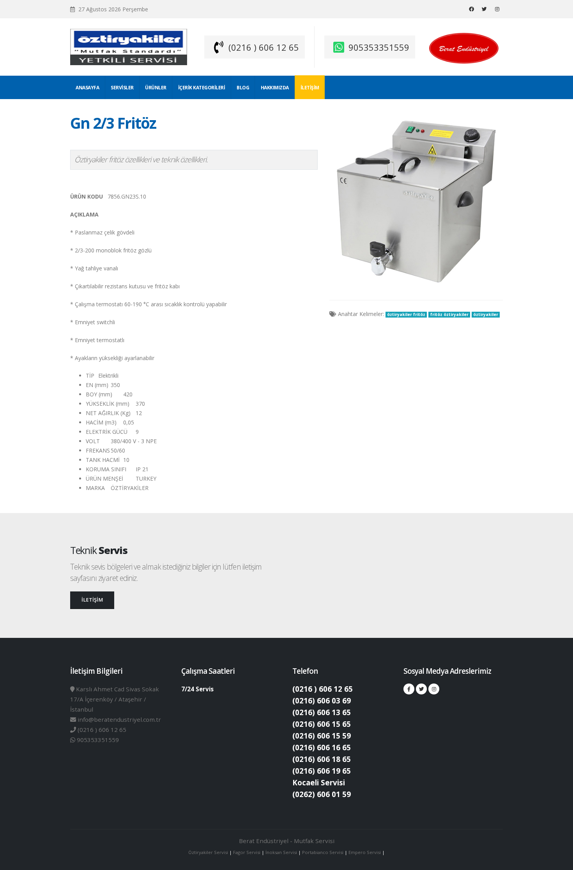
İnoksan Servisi (281, 852)
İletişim (310, 87)
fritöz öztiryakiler (449, 314)
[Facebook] (471, 9)
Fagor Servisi (247, 852)
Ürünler (155, 87)
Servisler (122, 87)
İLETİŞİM (92, 600)
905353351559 (378, 47)
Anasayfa (87, 87)
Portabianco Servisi (322, 852)
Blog (243, 87)
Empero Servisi (364, 852)
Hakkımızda (275, 87)
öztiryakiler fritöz (406, 314)
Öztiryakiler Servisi (208, 852)
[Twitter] (484, 9)
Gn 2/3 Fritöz (113, 123)
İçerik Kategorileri (201, 87)
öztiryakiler (485, 314)
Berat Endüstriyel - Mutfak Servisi (286, 841)
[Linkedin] (497, 9)
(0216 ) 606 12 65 (263, 47)
